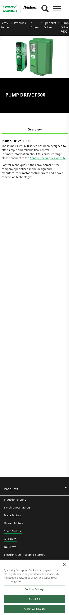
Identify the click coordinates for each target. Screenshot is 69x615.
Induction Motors (15, 499)
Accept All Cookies (34, 609)
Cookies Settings (34, 589)
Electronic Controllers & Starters (24, 554)
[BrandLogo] (10, 9)
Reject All (34, 599)
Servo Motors (12, 531)
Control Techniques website (48, 158)
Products (20, 23)
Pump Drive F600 (65, 27)
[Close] (64, 564)
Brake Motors (12, 515)
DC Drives (10, 547)
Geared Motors (13, 523)
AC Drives (10, 539)
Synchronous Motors (17, 507)
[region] (34, 587)
